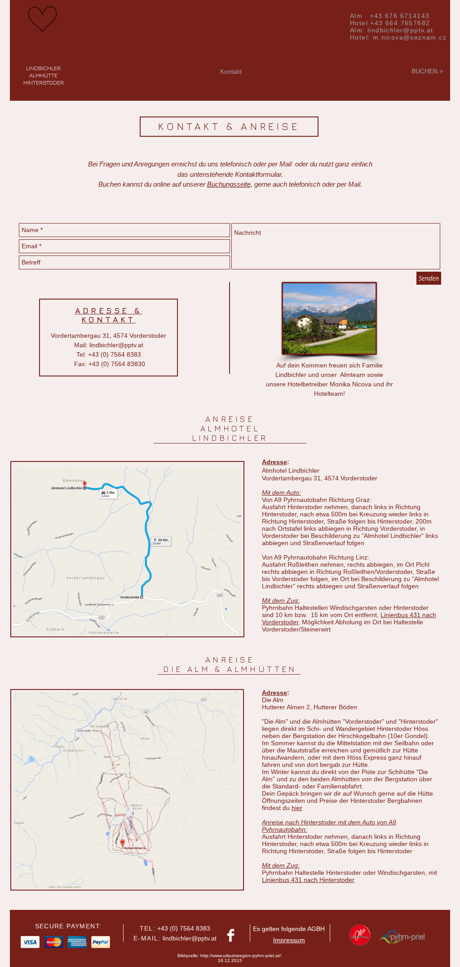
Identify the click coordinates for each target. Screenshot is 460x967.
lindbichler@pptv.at (400, 30)
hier (297, 807)
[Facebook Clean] (230, 935)
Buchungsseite (229, 184)
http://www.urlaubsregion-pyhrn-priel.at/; (241, 955)
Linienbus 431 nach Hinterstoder (308, 879)
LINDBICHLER (43, 68)
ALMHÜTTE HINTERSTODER (43, 79)
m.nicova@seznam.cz (410, 37)
